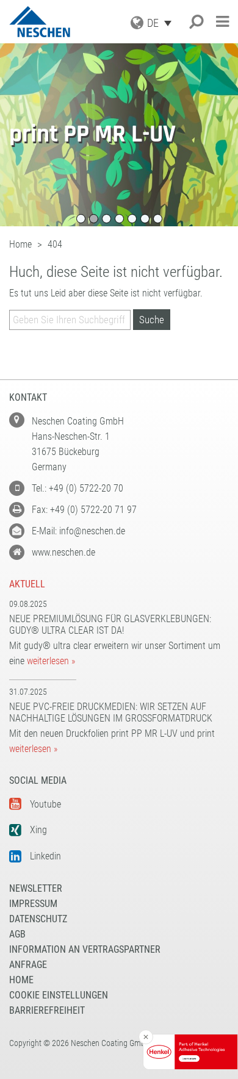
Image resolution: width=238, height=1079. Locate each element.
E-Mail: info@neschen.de (78, 531)
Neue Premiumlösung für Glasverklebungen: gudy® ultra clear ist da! (110, 624)
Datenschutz (38, 919)
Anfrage (28, 964)
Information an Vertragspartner (84, 949)
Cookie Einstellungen (58, 995)
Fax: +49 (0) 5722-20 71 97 (84, 509)
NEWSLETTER (35, 888)
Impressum (33, 903)
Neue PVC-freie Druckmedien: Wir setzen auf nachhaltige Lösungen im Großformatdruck (110, 712)
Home (21, 980)
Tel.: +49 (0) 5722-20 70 (77, 488)
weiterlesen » (51, 661)
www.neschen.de (63, 552)
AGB (17, 934)
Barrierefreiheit (47, 1010)
